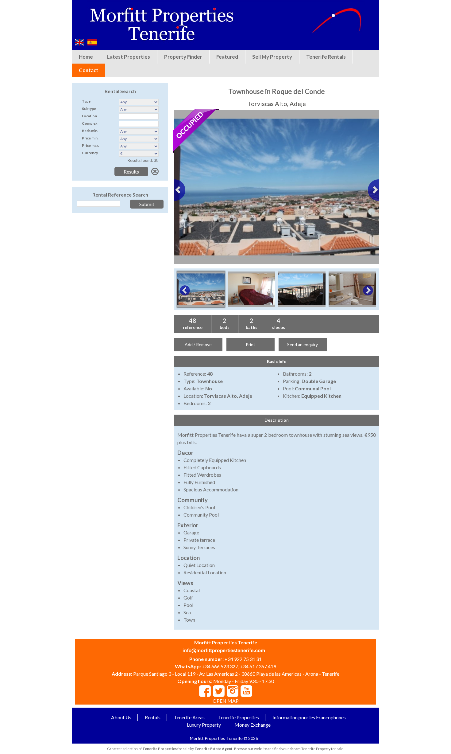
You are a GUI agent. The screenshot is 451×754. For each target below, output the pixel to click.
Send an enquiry (302, 344)
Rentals (152, 717)
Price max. (90, 145)
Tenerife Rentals (326, 56)
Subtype (89, 108)
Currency (90, 152)
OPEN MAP (226, 701)
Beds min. (90, 130)
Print (250, 344)
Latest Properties (128, 56)
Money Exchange (252, 725)
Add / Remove (198, 344)
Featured (227, 56)
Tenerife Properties (238, 717)
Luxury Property (204, 725)
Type (86, 101)
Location (89, 116)
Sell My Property (272, 56)
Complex (89, 123)
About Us (121, 717)
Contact (88, 70)
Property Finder (183, 56)
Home (86, 56)
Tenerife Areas (189, 717)
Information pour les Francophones (309, 717)
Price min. (90, 138)
